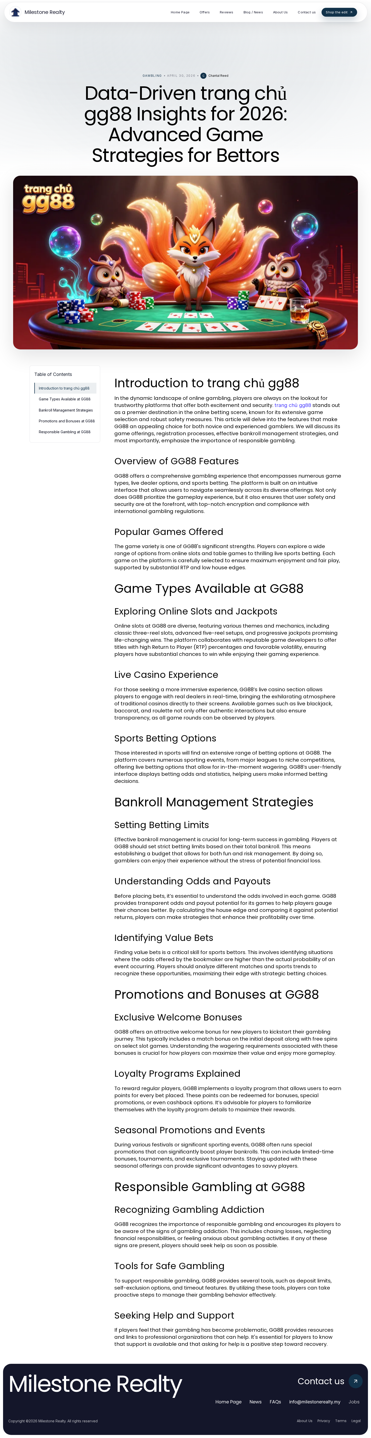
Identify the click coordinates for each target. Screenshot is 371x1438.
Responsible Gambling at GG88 (65, 432)
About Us (304, 1420)
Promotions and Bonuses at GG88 (67, 421)
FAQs (275, 1402)
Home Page (229, 1402)
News (256, 1402)
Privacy (323, 1420)
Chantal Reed (218, 76)
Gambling (152, 76)
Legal (356, 1420)
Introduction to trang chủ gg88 (64, 388)
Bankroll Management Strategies (66, 410)
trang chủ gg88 (293, 405)
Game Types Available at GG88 (65, 399)
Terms (341, 1420)
